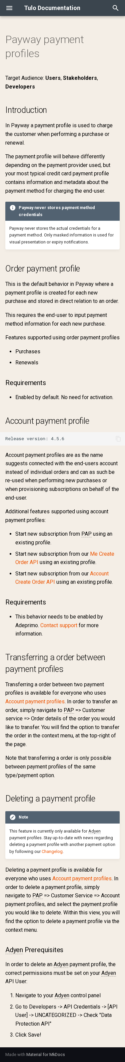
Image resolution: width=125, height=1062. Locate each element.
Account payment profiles (35, 701)
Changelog (52, 851)
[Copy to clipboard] (118, 439)
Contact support (58, 625)
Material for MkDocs (45, 1054)
